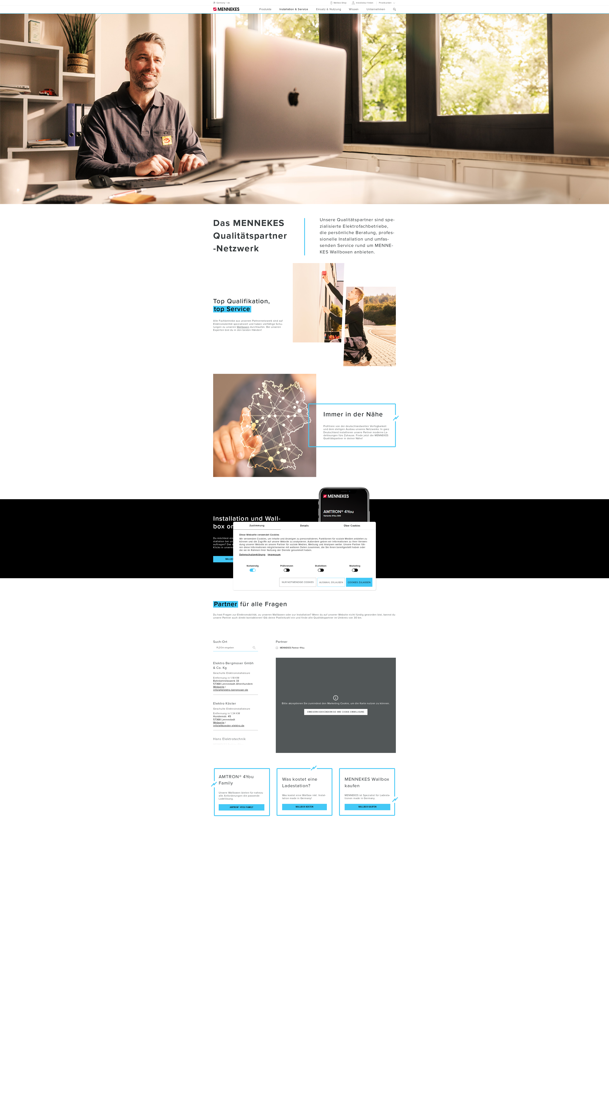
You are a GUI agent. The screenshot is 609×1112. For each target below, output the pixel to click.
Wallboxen (243, 327)
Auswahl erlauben (331, 582)
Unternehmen (376, 9)
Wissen (354, 9)
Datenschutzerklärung (252, 554)
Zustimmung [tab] (257, 525)
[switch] (287, 570)
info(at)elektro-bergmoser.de (230, 690)
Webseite (218, 687)
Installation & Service (293, 9)
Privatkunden (385, 3)
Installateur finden (364, 3)
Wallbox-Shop (339, 3)
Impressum (274, 554)
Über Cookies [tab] (352, 525)
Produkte (265, 9)
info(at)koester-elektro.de (228, 725)
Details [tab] (304, 525)
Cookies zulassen (359, 582)
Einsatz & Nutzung (328, 9)
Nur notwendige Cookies (298, 582)
